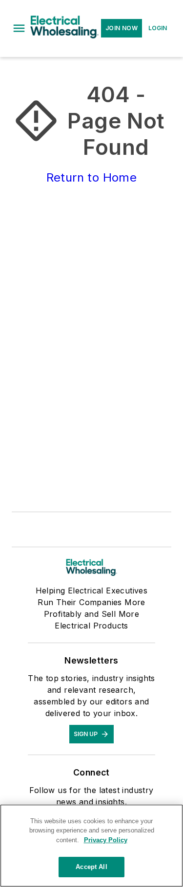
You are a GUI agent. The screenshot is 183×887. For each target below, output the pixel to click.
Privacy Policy (105, 840)
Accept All (91, 866)
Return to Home (91, 177)
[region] (91, 845)
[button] (19, 28)
